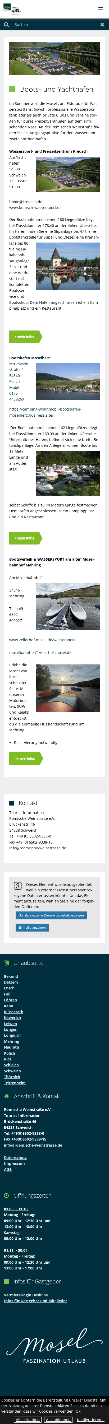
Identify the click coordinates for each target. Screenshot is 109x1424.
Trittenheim (15, 1082)
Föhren (10, 999)
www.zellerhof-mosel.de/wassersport (42, 639)
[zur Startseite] (13, 8)
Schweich (12, 1070)
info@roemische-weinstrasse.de (37, 847)
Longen (10, 1029)
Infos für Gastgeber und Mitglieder (35, 1300)
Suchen (6, 24)
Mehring (11, 1041)
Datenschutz (15, 1157)
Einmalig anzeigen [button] (32, 927)
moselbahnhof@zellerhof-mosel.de (40, 652)
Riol (7, 1059)
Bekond (11, 976)
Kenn (8, 1005)
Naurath (11, 1047)
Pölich (9, 1053)
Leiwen (10, 1023)
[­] (99, 9)
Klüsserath (13, 1011)
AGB (8, 1169)
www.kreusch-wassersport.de (35, 207)
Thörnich (12, 1076)
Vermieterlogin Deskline (26, 1294)
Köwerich (12, 1017)
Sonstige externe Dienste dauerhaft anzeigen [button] (51, 915)
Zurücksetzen (102, 24)
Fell (7, 994)
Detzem (11, 982)
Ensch (9, 987)
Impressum (14, 1163)
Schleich (11, 1064)
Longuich (12, 1035)
